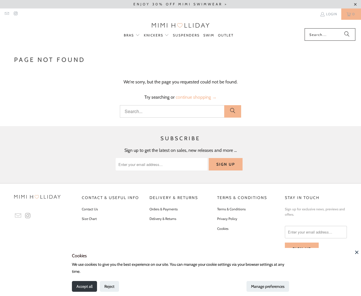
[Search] (346, 34)
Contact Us (90, 209)
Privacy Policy (227, 219)
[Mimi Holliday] (181, 25)
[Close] (357, 252)
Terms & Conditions (231, 209)
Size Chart (89, 219)
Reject (109, 286)
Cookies (222, 228)
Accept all (84, 286)
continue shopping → (196, 97)
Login (331, 14)
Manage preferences (268, 286)
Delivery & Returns (162, 219)
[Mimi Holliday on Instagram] (15, 14)
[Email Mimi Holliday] (6, 14)
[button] (132, 35)
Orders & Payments (163, 209)
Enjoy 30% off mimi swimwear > (180, 4)
